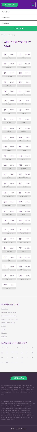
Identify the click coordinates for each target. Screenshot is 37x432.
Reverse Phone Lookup (9, 316)
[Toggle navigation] (33, 4)
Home (3, 35)
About (3, 326)
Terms (3, 329)
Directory (4, 309)
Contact (4, 336)
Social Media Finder (8, 322)
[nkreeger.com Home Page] (9, 4)
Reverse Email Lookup (8, 312)
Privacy (4, 333)
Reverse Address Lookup (9, 319)
